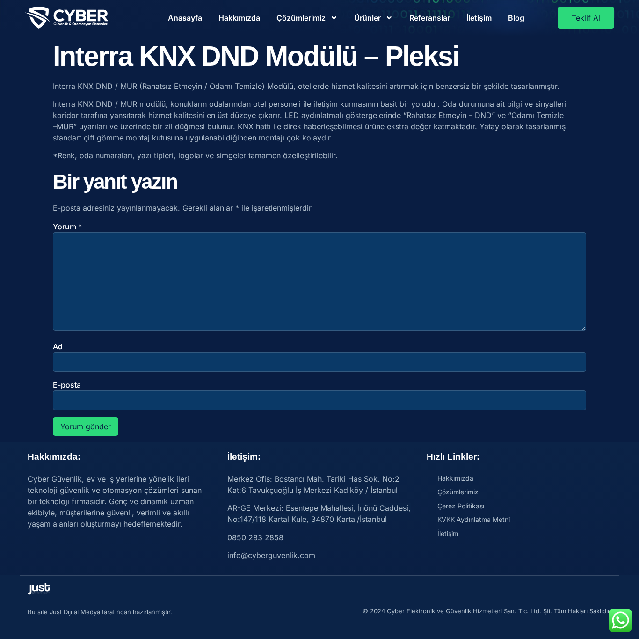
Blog (516, 17)
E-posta (67, 384)
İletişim (479, 17)
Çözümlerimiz (301, 17)
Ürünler (367, 17)
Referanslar (429, 17)
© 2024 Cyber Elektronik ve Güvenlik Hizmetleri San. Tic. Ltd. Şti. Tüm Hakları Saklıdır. (487, 611)
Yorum (67, 226)
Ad (58, 346)
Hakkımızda (239, 17)
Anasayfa (185, 17)
